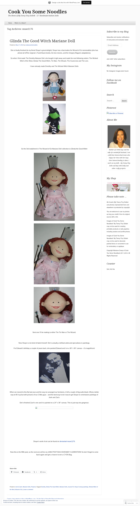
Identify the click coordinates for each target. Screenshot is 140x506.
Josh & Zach (18, 487)
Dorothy (43, 487)
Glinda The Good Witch (52, 487)
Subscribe (112, 52)
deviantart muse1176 (67, 441)
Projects (33, 487)
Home (10, 23)
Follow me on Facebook (114, 81)
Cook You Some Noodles (37, 12)
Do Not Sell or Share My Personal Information (50, 499)
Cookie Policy (40, 502)
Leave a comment (28, 489)
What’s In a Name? (20, 23)
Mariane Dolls (27, 487)
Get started (86, 2)
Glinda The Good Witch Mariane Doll (42, 41)
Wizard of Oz (18, 489)
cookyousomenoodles (31, 45)
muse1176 (71, 487)
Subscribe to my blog (118, 31)
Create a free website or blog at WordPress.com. (21, 499)
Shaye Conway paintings (81, 487)
